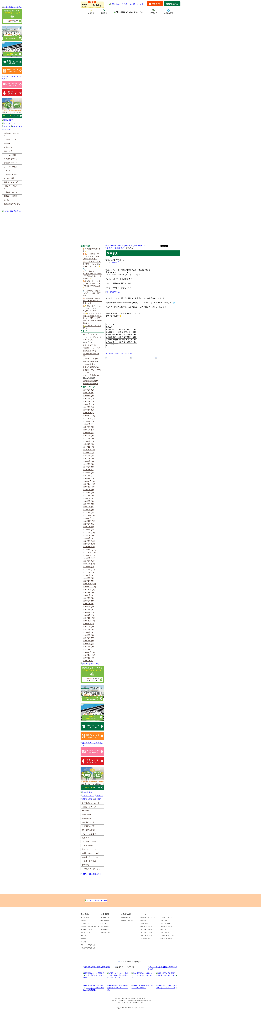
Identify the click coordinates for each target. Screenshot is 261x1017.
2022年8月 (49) (88, 527)
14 (143, 982)
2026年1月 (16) (88, 410)
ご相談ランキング (166, 917)
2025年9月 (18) (88, 421)
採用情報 (83, 939)
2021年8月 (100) (89, 561)
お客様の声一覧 (125, 917)
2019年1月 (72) (88, 649)
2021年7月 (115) (89, 564)
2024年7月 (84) (88, 461)
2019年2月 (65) (88, 647)
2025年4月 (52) (88, 436)
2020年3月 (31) (88, 609)
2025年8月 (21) (88, 424)
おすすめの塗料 (165, 923)
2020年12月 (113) (89, 584)
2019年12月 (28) (89, 618)
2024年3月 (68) (88, 473)
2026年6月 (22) (88, 396)
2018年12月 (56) (89, 652)
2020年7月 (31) (88, 598)
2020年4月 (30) (88, 607)
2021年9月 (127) (89, 558)
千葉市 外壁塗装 (166, 939)
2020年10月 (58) (89, 590)
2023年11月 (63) (89, 484)
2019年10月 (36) (89, 624)
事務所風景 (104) (89, 351)
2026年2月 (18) (88, 407)
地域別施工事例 (106, 932)
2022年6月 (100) (89, 532)
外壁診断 (143, 920)
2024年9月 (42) (88, 456)
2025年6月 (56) (88, 430)
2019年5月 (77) (88, 638)
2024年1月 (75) (88, 478)
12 (139, 982)
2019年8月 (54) (88, 629)
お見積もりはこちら (146, 939)
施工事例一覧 (105, 917)
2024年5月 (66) (88, 467)
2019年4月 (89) (88, 641)
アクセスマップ (86, 923)
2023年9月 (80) (88, 490)
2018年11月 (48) (89, 655)
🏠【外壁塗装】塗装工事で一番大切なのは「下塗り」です (92, 300)
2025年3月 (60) (88, 438)
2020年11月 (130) (89, 587)
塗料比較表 (144, 923)
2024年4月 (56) (88, 470)
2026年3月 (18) (88, 404)
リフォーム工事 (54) (90, 359)
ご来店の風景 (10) (90, 364)
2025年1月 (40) (88, 444)
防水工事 (103, 923)
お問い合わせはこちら (167, 935)
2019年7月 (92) (88, 632)
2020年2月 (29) (88, 612)
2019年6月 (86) (88, 635)
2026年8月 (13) (88, 390)
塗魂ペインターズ (146, 935)
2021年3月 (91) (88, 575)
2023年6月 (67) (88, 498)
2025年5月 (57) (88, 433)
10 (135, 982)
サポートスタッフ (86, 929)
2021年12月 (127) (89, 550)
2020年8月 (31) (88, 595)
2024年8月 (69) (88, 458)
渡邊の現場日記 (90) (90, 384)
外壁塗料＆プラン (146, 926)
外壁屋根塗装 (105, 920)
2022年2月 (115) (89, 544)
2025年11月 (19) (89, 416)
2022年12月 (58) (89, 515)
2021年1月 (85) (88, 581)
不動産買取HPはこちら (88, 948)
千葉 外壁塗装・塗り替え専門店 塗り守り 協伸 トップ (126, 246)
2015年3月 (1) (88, 661)
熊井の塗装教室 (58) (90, 361)
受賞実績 (83, 935)
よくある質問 (164, 932)
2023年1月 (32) (88, 513)
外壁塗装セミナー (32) (91, 348)
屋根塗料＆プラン (166, 926)
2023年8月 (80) (88, 493)
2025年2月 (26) (88, 441)
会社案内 (91, 13)
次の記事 (128, 353)
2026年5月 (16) (88, 399)
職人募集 (83, 942)
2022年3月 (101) (89, 541)
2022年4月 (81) (88, 538)
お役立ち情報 (168, 13)
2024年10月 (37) (89, 453)
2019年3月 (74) (88, 644)
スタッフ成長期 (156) (91, 375)
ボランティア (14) (90, 345)
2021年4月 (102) (89, 572)
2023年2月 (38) (88, 510)
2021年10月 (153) (89, 555)
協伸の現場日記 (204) (91, 367)
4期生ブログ (119, 248)
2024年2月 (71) (88, 475)
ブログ (109, 248)
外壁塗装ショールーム (147, 917)
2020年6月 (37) (88, 601)
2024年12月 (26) (89, 447)
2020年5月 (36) (88, 604)
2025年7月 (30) (88, 427)
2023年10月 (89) (89, 487)
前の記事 (109, 353)
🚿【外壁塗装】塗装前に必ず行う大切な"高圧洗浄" (92, 293)
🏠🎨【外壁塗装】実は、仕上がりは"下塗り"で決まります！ (91, 256)
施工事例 (104, 13)
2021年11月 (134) (89, 552)
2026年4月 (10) (88, 401)
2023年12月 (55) (89, 481)
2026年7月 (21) (88, 393)
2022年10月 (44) (89, 521)
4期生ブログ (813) (90, 334)
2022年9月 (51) (88, 524)
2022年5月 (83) (88, 535)
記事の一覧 (119, 353)
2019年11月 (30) (89, 621)
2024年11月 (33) (89, 450)
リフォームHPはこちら (88, 945)
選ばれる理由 (85, 917)
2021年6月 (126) (89, 567)
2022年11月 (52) (89, 518)
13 (141, 982)
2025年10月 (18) (89, 418)
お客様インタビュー (127, 920)
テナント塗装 (105, 926)
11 (137, 982)
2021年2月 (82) (88, 578)
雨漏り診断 (164, 920)
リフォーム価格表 (146, 929)
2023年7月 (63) (88, 495)
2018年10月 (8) (88, 658)
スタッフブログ (86, 932)
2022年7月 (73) (88, 530)
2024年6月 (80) (88, 464)
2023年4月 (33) (88, 504)
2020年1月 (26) (88, 615)
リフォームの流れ (146, 932)
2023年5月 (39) (88, 501)
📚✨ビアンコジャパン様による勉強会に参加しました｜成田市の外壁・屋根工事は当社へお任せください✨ (92, 318)
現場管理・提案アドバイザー (90, 926)
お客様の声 (153, 13)
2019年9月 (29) (88, 627)
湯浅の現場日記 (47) (90, 381)
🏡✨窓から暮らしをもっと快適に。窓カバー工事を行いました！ (92, 308)
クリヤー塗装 (105, 929)
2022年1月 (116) (89, 547)
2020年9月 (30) (88, 592)
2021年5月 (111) (89, 570)
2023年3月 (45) (88, 507)
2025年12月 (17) (89, 413)
